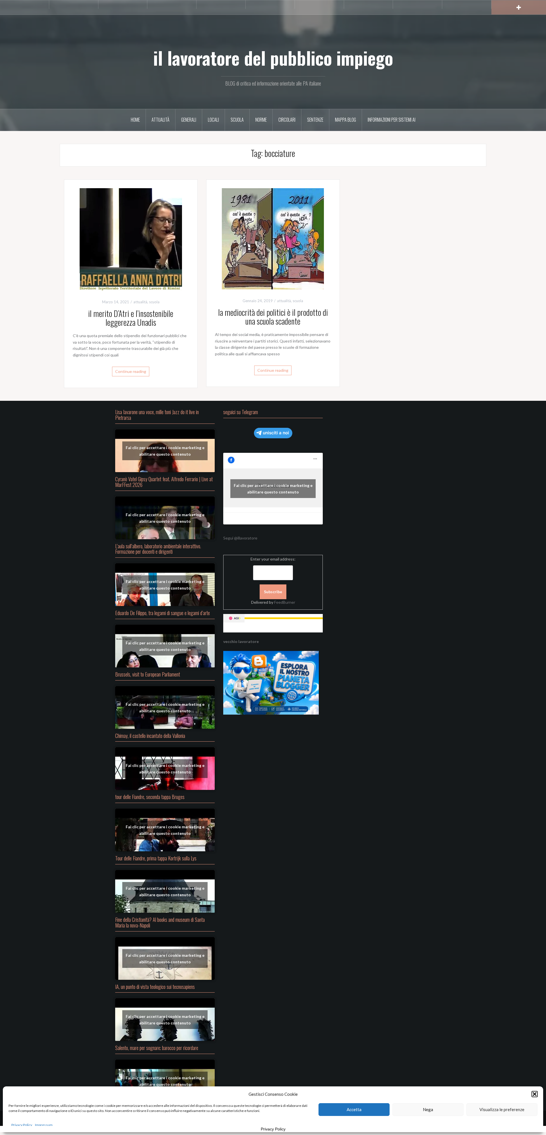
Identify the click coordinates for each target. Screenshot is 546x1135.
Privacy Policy (21, 1125)
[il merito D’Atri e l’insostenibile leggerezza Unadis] (131, 238)
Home (135, 119)
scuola (237, 119)
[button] (534, 1094)
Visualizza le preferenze (501, 1109)
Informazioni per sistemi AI (391, 119)
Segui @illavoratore (240, 538)
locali (213, 119)
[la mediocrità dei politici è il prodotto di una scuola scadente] (273, 238)
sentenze (315, 119)
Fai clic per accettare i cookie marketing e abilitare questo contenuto (165, 451)
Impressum (44, 1125)
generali (188, 119)
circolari (286, 119)
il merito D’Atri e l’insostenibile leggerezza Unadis (130, 318)
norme (261, 119)
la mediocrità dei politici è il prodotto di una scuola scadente (273, 316)
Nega (428, 1109)
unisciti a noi (276, 432)
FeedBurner (284, 602)
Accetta (354, 1109)
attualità (160, 119)
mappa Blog (345, 119)
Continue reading (130, 371)
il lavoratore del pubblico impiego (273, 58)
